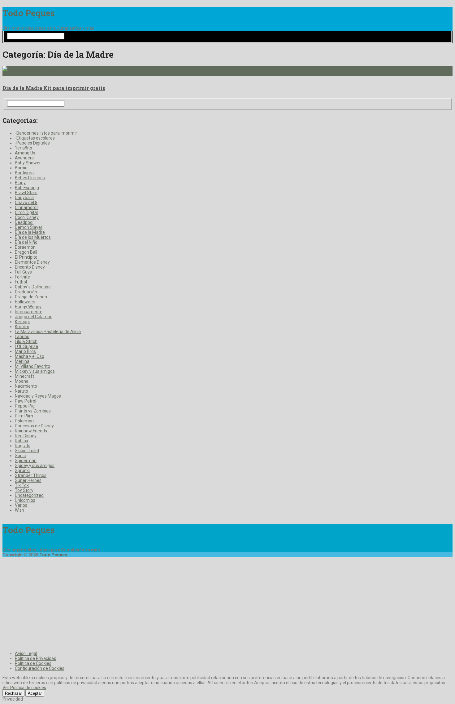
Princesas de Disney (34, 425)
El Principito (26, 257)
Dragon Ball (26, 252)
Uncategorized (29, 495)
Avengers (24, 157)
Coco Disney (27, 217)
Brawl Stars (26, 192)
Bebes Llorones (30, 177)
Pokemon (24, 420)
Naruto (21, 391)
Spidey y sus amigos (34, 465)
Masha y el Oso (29, 356)
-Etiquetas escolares (35, 138)
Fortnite (22, 276)
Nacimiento (26, 386)
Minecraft (24, 376)
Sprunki (22, 470)
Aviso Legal (26, 653)
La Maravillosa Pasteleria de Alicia (48, 331)
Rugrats (22, 445)
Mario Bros (25, 351)
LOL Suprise (26, 346)
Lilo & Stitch (26, 341)
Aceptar (35, 693)
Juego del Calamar (33, 316)
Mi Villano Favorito (32, 366)
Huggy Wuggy (28, 306)
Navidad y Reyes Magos (38, 396)
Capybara (24, 197)
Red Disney (26, 435)
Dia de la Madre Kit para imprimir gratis (53, 88)
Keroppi (22, 321)
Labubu (22, 336)
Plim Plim (24, 415)
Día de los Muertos (33, 237)
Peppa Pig (25, 405)
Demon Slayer (28, 227)
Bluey (20, 182)
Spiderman (26, 460)
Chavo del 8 (26, 202)
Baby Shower (28, 162)
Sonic (20, 455)
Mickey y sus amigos (35, 371)
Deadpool (24, 222)
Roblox (21, 440)
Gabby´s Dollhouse (33, 286)
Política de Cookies (33, 663)
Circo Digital (26, 212)
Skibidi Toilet (27, 450)
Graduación (26, 291)
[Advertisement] (227, 603)
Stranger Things (30, 475)
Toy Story (24, 490)
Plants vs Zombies (33, 410)
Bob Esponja (27, 187)
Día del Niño (26, 242)
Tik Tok (22, 485)
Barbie (21, 167)
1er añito (23, 147)
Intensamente (28, 311)
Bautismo (24, 172)
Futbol (21, 281)
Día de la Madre (30, 232)
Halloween (25, 301)
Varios (21, 505)
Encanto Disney (30, 267)
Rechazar (13, 693)
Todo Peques (28, 13)
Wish (19, 510)
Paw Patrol (25, 401)
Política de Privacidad (35, 658)
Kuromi (22, 326)
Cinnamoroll (26, 207)
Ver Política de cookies (24, 687)
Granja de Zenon (31, 296)
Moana (21, 381)
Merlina (22, 361)
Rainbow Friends (31, 430)
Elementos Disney (32, 262)
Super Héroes (28, 480)
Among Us (25, 152)
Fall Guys (23, 272)
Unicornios (25, 500)
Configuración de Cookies (39, 668)
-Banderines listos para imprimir (46, 133)
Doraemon (25, 247)
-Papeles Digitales (32, 142)
